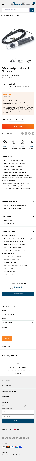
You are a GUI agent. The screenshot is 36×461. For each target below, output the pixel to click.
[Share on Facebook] (22, 133)
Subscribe (18, 421)
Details (5, 148)
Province (4, 318)
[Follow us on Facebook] (3, 438)
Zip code (4, 327)
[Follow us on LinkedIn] (24, 438)
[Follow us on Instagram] (10, 438)
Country (4, 310)
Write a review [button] (18, 294)
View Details (14, 148)
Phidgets (5, 75)
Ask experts (22, 148)
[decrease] (11, 119)
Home (2, 15)
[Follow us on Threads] (27, 438)
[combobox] (16, 10)
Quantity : (5, 119)
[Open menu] (3, 4)
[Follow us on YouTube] (17, 438)
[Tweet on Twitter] (29, 133)
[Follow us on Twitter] (6, 438)
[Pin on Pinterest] (26, 133)
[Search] (32, 10)
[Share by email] (33, 133)
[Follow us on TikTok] (20, 438)
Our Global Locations (7, 429)
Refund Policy (6, 346)
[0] (32, 4)
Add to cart (18, 126)
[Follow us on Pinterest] (13, 438)
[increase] (22, 119)
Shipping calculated (22, 86)
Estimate (7, 338)
